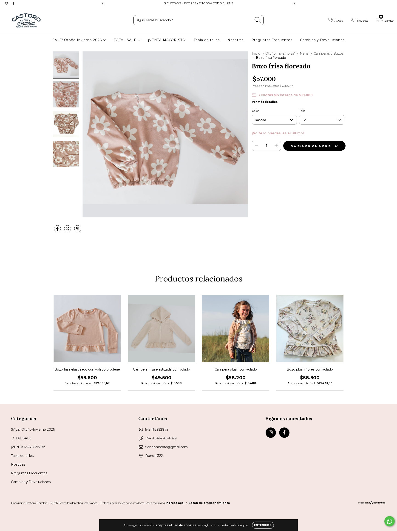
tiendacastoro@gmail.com (166, 447)
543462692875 (156, 429)
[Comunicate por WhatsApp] (389, 521)
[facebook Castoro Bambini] (13, 3)
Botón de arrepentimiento (209, 503)
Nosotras (235, 40)
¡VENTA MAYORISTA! (167, 40)
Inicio (256, 53)
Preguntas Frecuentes (271, 40)
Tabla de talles (207, 40)
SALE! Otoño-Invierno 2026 (77, 40)
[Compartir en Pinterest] (77, 230)
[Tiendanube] (371, 503)
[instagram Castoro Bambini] (6, 3)
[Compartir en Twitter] (68, 230)
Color (255, 110)
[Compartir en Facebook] (58, 230)
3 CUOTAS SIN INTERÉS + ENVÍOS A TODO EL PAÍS (198, 3)
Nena (304, 53)
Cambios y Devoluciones (322, 40)
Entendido (263, 525)
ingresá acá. (174, 503)
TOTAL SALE (126, 40)
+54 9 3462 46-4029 (161, 438)
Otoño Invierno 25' (280, 53)
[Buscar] (257, 20)
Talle (302, 110)
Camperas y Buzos (328, 53)
